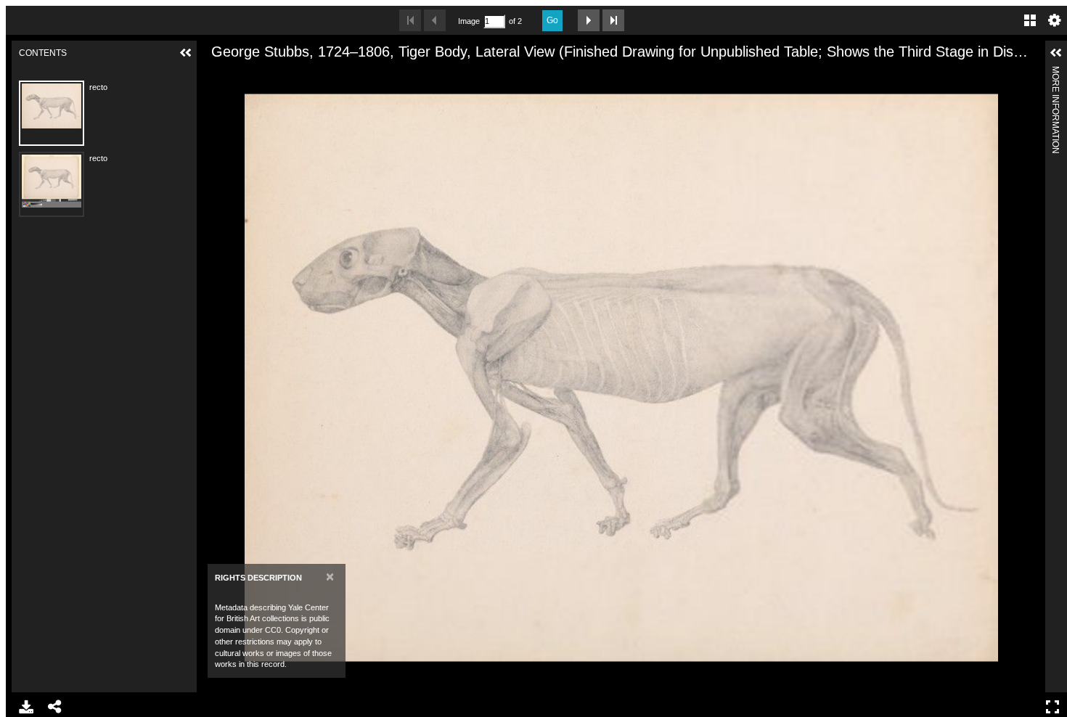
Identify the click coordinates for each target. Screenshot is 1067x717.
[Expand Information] (1056, 53)
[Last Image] (613, 20)
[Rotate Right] (264, 75)
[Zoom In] (215, 75)
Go (552, 20)
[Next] (1028, 377)
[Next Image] (588, 20)
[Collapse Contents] (186, 53)
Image (469, 21)
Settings (1054, 20)
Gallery (1030, 20)
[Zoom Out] (239, 75)
